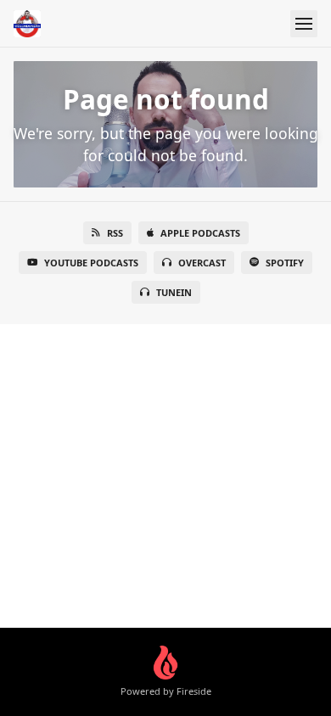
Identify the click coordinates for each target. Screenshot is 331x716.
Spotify (285, 262)
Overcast (202, 262)
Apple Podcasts (200, 233)
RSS (115, 233)
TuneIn (174, 292)
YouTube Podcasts (91, 262)
